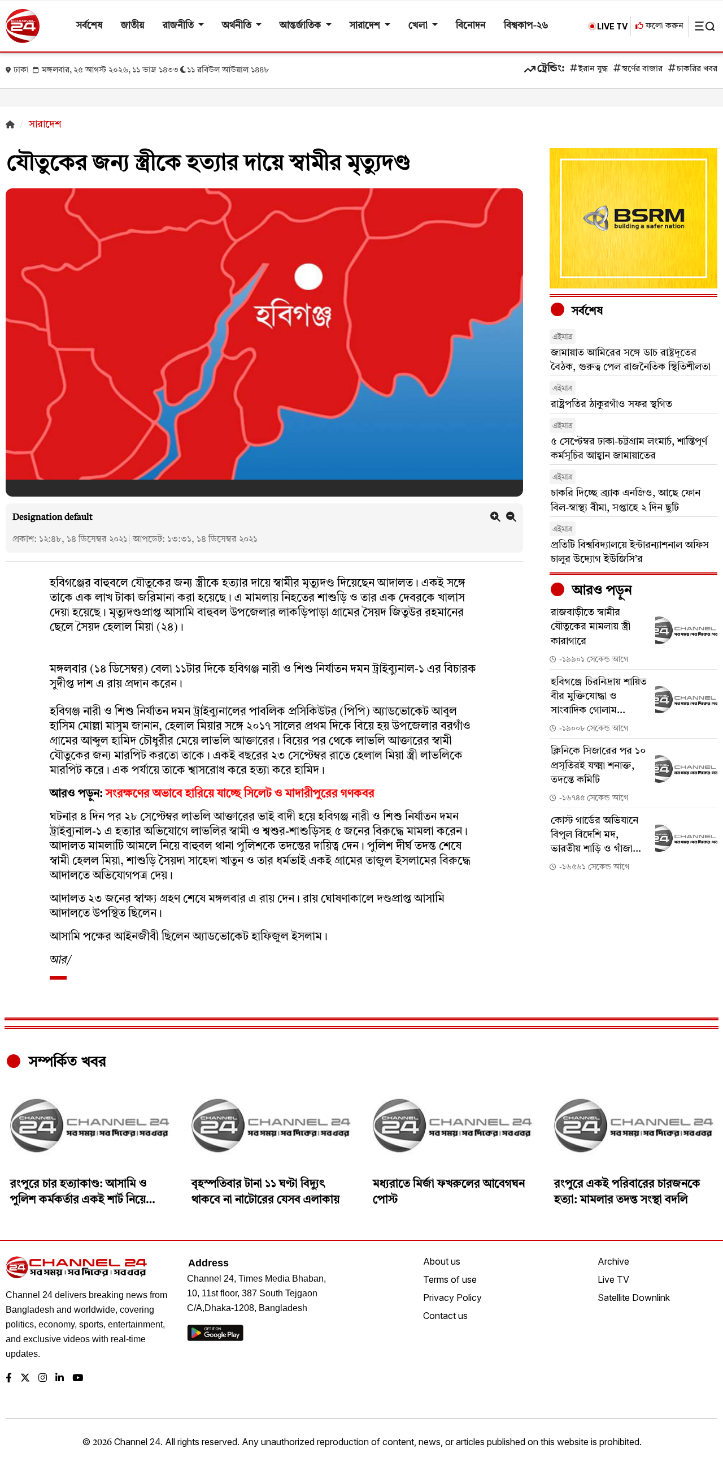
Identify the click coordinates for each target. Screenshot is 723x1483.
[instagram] (42, 1378)
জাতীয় (133, 26)
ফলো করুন (663, 26)
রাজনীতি (179, 26)
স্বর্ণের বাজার (642, 69)
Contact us (445, 1315)
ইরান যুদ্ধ (593, 69)
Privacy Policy (452, 1297)
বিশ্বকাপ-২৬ (526, 26)
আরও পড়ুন (600, 591)
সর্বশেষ (89, 26)
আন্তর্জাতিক (301, 26)
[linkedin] (59, 1378)
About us (441, 1261)
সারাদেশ (366, 26)
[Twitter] (25, 1378)
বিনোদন (471, 26)
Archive (613, 1261)
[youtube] (77, 1378)
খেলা (419, 26)
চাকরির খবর (697, 69)
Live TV (613, 1279)
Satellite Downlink (634, 1297)
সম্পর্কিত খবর (65, 1062)
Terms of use (450, 1279)
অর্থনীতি (238, 26)
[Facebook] (9, 1378)
